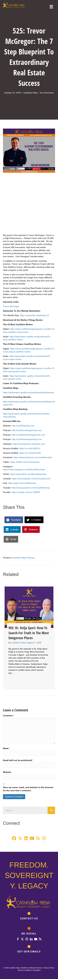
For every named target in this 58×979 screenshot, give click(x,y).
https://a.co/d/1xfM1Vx (29, 448)
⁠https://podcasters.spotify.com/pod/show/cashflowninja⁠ (28, 392)
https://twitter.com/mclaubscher (25, 462)
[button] (14, 838)
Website (7, 772)
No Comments (47, 93)
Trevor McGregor (11, 306)
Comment (8, 715)
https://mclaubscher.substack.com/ (29, 444)
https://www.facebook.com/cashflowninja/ (33, 457)
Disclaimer (37, 970)
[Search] (51, 810)
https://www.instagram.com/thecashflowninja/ (24, 469)
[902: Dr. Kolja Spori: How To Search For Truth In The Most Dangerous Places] (29, 637)
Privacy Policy (49, 968)
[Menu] (51, 6)
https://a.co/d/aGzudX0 (30, 453)
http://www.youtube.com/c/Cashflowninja (31, 488)
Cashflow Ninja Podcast (23, 557)
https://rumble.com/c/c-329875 (25, 492)
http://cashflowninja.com (23, 425)
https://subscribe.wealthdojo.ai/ (34, 315)
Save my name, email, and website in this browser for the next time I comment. (28, 789)
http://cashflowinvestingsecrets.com (28, 435)
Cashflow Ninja (30, 93)
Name (6, 748)
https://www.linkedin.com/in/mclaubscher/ (31, 478)
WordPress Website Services (31, 968)
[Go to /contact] (29, 916)
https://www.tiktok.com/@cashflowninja (28, 474)
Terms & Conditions (25, 970)
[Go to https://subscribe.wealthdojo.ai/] (29, 949)
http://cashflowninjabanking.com (27, 439)
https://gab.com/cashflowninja (22, 483)
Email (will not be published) (18, 760)
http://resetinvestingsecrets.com (27, 430)
